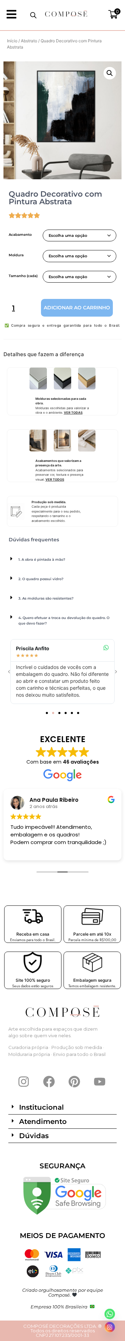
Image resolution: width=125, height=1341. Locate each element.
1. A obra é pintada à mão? (41, 559)
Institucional (41, 1107)
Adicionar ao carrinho (77, 307)
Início (12, 40)
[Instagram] (23, 1081)
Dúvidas (34, 1136)
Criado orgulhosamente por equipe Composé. (62, 1292)
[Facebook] (49, 1081)
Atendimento (43, 1121)
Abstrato (29, 40)
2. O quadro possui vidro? (41, 579)
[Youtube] (99, 1081)
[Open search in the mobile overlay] (33, 15)
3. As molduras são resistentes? (46, 598)
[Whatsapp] (110, 1314)
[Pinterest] (74, 1081)
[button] (109, 73)
